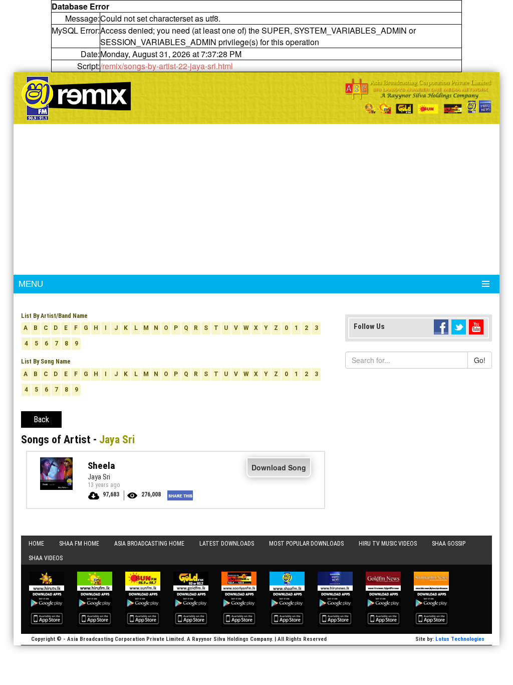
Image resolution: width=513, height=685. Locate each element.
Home (36, 543)
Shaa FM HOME (79, 543)
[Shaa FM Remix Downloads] (76, 97)
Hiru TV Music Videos (388, 543)
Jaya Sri (99, 476)
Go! (479, 360)
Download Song (278, 467)
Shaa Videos (46, 558)
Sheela (101, 465)
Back (41, 419)
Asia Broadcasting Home (149, 543)
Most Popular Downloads (306, 543)
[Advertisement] (256, 199)
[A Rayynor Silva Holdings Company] (418, 96)
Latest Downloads (226, 543)
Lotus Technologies (459, 639)
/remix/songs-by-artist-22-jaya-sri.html (166, 66)
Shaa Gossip (448, 543)
